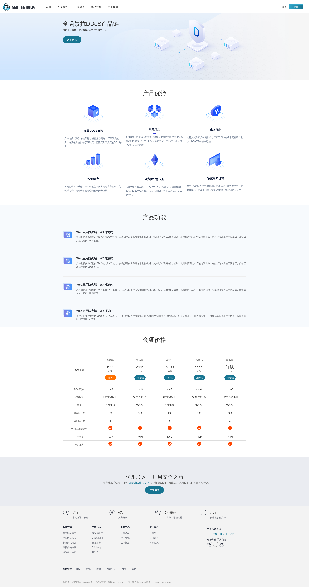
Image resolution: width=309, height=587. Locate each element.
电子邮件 (211, 539)
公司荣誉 (154, 537)
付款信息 (154, 542)
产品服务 (62, 7)
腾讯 (88, 568)
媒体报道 (125, 542)
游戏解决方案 (69, 552)
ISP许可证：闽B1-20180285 (109, 582)
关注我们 (221, 539)
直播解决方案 (69, 547)
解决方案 (96, 7)
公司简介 (154, 532)
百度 (78, 568)
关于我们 (113, 7)
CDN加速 (96, 547)
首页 (48, 7)
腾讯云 (95, 552)
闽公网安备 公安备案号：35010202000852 (149, 582)
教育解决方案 (69, 542)
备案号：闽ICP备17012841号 (78, 582)
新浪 (98, 568)
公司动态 (125, 532)
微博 (134, 568)
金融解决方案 (69, 532)
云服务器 (96, 542)
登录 (284, 7)
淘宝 (124, 568)
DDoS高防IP (98, 537)
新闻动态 (79, 7)
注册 (296, 7)
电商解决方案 (69, 537)
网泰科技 (111, 568)
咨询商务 (72, 40)
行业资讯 (125, 537)
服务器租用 (97, 532)
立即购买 (110, 377)
